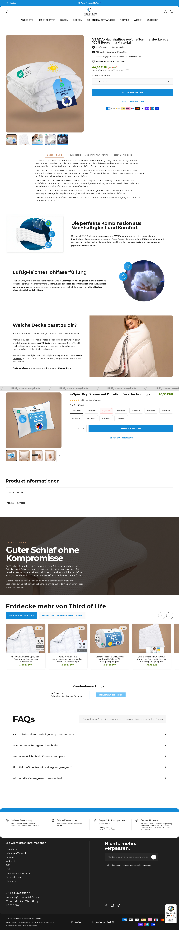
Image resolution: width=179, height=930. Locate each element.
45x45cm (76, 418)
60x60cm (121, 418)
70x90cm (106, 418)
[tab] (21, 615)
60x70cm (91, 418)
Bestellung (12, 849)
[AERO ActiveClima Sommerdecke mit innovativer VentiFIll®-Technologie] (67, 638)
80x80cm (136, 411)
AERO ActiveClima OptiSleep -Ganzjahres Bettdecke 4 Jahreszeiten (26, 659)
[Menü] (175, 905)
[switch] (171, 920)
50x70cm (121, 411)
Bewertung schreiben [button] (110, 695)
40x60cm (76, 411)
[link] (24, 903)
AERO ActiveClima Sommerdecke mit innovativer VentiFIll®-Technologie (67, 659)
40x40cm (166, 411)
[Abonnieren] (153, 857)
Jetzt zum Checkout (132, 101)
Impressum (50, 922)
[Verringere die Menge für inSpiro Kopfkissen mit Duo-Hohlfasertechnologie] (73, 428)
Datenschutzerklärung (18, 873)
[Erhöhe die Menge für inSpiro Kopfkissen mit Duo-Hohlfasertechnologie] (83, 428)
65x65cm (106, 411)
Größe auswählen (101, 76)
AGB (8, 865)
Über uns (11, 881)
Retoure (10, 857)
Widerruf (10, 861)
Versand (42, 922)
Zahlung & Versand (16, 853)
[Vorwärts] (77, 83)
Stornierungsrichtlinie (30, 926)
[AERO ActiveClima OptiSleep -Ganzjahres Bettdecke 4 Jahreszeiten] (25, 638)
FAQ (8, 869)
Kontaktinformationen (13, 926)
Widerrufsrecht (11, 922)
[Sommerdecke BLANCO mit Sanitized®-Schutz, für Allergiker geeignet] (109, 638)
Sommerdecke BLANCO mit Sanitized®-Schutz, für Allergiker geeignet (110, 659)
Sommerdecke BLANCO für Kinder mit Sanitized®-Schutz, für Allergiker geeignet (152, 659)
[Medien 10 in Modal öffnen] (33, 420)
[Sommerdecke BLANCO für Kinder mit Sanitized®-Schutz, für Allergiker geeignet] (151, 638)
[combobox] (13, 3)
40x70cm (151, 411)
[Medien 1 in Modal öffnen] (45, 83)
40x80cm (91, 411)
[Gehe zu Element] (11, 139)
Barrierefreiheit (14, 877)
